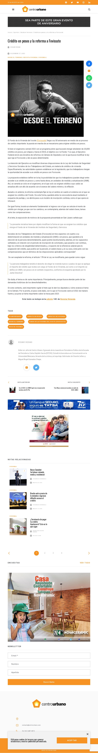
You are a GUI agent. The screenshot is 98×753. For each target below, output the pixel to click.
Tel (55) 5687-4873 (28, 731)
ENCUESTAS (14, 563)
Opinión (16, 32)
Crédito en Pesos (34, 316)
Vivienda (42, 57)
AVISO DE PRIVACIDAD (49, 750)
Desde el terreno (26, 32)
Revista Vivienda (30, 57)
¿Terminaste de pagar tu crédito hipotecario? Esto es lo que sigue (38, 523)
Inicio (10, 32)
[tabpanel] (49, 504)
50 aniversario (15, 316)
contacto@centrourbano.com (31, 725)
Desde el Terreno (16, 321)
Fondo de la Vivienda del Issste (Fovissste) (47, 321)
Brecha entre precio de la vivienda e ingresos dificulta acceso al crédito (38, 497)
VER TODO (85, 563)
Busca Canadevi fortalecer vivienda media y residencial (37, 472)
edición (49, 299)
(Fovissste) (41, 140)
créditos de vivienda (56, 316)
